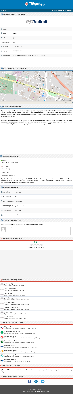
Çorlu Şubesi (8, 293)
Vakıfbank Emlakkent (10, 350)
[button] (36, 86)
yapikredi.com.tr (19, 206)
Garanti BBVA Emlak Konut (12, 341)
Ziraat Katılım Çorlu (10, 336)
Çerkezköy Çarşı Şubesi (11, 307)
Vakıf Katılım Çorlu (9, 345)
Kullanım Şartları (37, 391)
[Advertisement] (36, 61)
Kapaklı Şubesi (8, 312)
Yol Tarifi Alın (67, 103)
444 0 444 (18, 210)
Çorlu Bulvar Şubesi (10, 288)
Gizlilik (43, 391)
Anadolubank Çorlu (10, 359)
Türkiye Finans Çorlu (10, 355)
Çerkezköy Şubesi (9, 302)
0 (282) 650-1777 (17, 46)
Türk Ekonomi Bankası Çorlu (12, 331)
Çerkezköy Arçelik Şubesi (11, 298)
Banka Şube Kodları (28, 387)
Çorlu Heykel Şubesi (10, 284)
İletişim (47, 391)
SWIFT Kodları (37, 387)
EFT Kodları (45, 387)
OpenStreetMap (68, 100)
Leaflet (57, 100)
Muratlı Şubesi (8, 316)
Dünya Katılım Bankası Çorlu (12, 327)
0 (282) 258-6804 (17, 51)
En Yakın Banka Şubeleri (36, 389)
